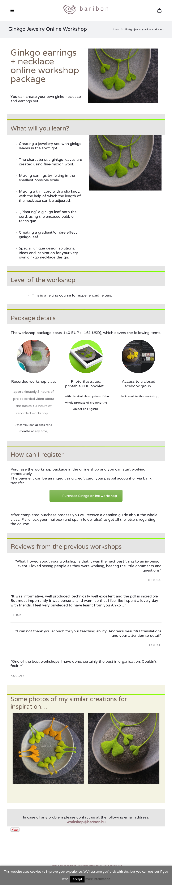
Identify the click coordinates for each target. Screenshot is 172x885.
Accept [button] (77, 879)
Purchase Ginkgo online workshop (89, 496)
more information (97, 879)
